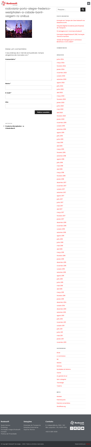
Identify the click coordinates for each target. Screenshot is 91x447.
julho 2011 (59, 329)
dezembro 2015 (61, 262)
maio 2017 (60, 206)
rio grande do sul (62, 376)
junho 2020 (60, 106)
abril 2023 (60, 92)
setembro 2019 (61, 129)
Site (6, 102)
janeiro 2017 (60, 219)
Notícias (59, 366)
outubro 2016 (61, 229)
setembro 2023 (61, 79)
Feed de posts (61, 400)
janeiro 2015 (60, 299)
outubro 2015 (61, 269)
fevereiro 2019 (61, 152)
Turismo (59, 386)
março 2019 (60, 149)
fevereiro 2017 (61, 216)
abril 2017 (59, 209)
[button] (88, 3)
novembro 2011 (61, 322)
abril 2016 (59, 249)
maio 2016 (60, 246)
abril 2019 (59, 146)
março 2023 (60, 96)
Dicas (58, 353)
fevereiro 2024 (61, 66)
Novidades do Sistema (64, 369)
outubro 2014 (61, 305)
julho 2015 (60, 279)
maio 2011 (60, 335)
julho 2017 (60, 199)
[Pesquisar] (82, 9)
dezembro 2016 (61, 222)
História (59, 363)
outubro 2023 (61, 76)
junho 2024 (60, 59)
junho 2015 (60, 282)
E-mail (8, 93)
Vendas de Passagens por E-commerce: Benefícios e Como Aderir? (69, 41)
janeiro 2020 (60, 119)
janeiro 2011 (60, 339)
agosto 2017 (60, 196)
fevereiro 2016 (61, 256)
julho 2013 (60, 319)
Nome (8, 84)
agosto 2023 (60, 82)
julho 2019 (60, 136)
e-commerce (61, 356)
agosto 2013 (60, 315)
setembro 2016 (61, 232)
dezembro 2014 (61, 302)
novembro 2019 (61, 122)
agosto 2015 (60, 276)
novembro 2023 (62, 73)
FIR (57, 359)
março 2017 (60, 212)
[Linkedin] (79, 428)
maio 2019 (60, 142)
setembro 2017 (61, 192)
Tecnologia (60, 383)
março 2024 (60, 63)
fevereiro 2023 (61, 99)
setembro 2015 (61, 272)
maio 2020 (60, 109)
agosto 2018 (60, 159)
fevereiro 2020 (61, 116)
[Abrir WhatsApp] (86, 442)
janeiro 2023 (60, 102)
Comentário (10, 59)
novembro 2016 (61, 226)
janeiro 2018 (60, 179)
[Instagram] (71, 428)
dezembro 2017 (61, 182)
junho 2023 (60, 89)
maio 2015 (60, 286)
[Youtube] (82, 428)
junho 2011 (60, 332)
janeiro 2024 (60, 69)
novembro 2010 (61, 342)
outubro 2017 (61, 189)
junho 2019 (60, 139)
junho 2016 (60, 242)
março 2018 (60, 172)
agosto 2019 (60, 132)
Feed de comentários (63, 403)
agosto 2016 (60, 236)
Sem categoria (61, 379)
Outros (59, 373)
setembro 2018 (61, 156)
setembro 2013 (61, 312)
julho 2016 (60, 239)
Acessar (59, 396)
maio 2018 (60, 166)
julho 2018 (60, 162)
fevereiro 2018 (61, 176)
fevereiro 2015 (61, 295)
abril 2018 (59, 169)
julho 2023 (60, 86)
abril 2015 (59, 289)
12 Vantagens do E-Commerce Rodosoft (69, 31)
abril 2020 (60, 112)
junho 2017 (60, 202)
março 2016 (60, 252)
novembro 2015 (61, 266)
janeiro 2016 (60, 259)
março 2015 (60, 292)
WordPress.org (61, 406)
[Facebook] (75, 428)
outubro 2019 (61, 126)
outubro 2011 (60, 325)
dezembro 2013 (61, 309)
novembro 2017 (61, 186)
